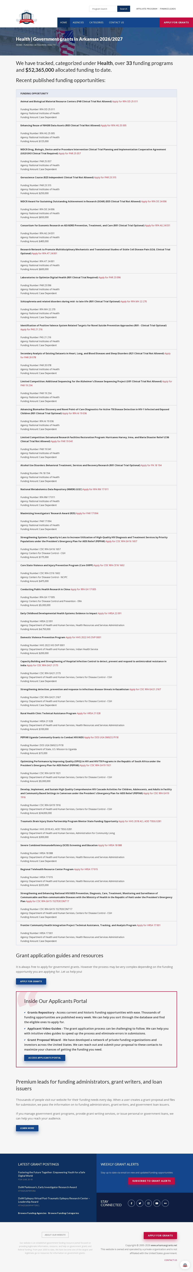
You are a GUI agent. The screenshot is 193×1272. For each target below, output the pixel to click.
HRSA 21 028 (46, 721)
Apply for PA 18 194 (151, 465)
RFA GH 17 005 (47, 597)
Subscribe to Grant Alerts (151, 1180)
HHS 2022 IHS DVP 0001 (52, 645)
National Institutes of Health (44, 113)
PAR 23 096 (45, 285)
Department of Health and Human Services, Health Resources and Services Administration (76, 625)
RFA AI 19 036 (47, 421)
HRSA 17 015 (46, 877)
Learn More (27, 1128)
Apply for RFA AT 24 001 (44, 253)
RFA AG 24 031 (47, 233)
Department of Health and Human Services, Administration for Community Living (72, 833)
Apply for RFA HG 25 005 (113, 125)
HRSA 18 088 (46, 853)
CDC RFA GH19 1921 (50, 773)
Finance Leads (168, 8)
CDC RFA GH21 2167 (50, 697)
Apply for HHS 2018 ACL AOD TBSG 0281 (140, 821)
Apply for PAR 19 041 (62, 441)
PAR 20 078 (45, 365)
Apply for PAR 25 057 (70, 153)
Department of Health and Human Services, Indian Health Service (63, 649)
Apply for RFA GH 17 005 (83, 589)
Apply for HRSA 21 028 (88, 713)
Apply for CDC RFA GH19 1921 (95, 765)
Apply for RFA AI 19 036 (74, 413)
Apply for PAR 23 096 (110, 277)
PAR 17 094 (45, 521)
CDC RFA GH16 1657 (50, 549)
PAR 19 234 (45, 393)
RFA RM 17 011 (47, 497)
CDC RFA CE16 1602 (50, 573)
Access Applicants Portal (44, 1058)
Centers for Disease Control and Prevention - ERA (55, 601)
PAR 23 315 (45, 185)
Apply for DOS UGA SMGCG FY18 (101, 737)
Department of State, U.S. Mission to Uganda (53, 749)
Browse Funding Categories (63, 1213)
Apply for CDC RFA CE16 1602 (109, 565)
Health (51, 45)
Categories (96, 22)
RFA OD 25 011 (47, 109)
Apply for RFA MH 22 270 (134, 301)
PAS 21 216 (45, 337)
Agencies (78, 22)
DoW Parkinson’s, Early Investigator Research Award (47, 1187)
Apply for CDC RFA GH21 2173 (42, 665)
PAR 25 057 (45, 161)
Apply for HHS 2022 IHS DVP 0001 (83, 637)
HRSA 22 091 (46, 621)
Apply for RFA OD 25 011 (125, 101)
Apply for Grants (176, 22)
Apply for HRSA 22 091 (110, 613)
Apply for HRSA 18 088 (110, 845)
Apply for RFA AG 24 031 (157, 225)
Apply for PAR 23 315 (105, 177)
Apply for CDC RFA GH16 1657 (121, 541)
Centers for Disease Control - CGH (47, 553)
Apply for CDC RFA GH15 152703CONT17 (47, 901)
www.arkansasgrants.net (164, 1245)
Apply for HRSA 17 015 (86, 869)
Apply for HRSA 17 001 (149, 925)
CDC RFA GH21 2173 (50, 673)
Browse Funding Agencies (32, 1213)
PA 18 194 (45, 473)
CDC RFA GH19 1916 (50, 805)
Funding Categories (35, 45)
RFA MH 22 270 (47, 309)
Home (63, 22)
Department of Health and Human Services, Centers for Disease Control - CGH (70, 677)
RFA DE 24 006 (47, 209)
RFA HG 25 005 (47, 133)
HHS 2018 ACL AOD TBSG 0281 (56, 829)
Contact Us (116, 22)
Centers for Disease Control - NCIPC (48, 577)
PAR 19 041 (45, 449)
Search (123, 8)
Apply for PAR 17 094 (87, 513)
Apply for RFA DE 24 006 (154, 201)
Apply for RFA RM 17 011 (96, 489)
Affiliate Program (146, 8)
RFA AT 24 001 (47, 261)
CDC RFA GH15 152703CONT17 (56, 909)
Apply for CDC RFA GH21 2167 (145, 689)
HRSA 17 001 (46, 933)
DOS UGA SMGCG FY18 (51, 745)
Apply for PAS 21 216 (31, 329)
